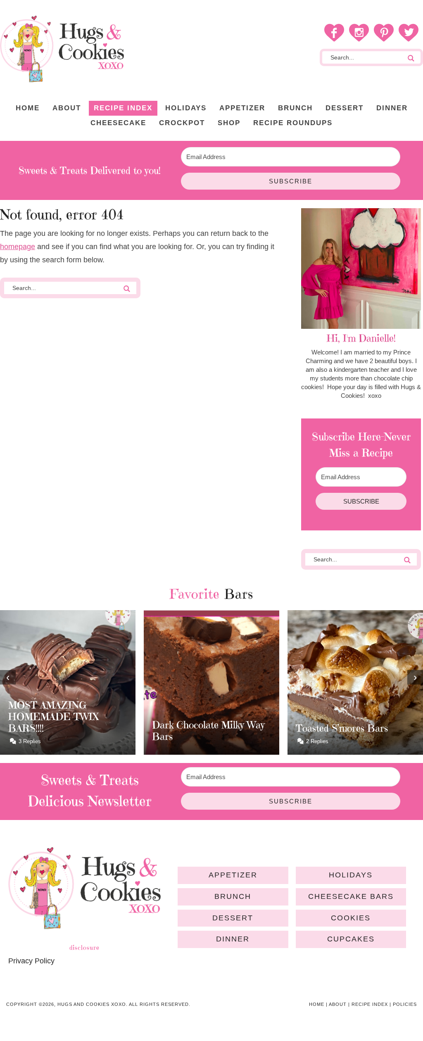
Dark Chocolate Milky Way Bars (84, 731)
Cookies (351, 918)
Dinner (233, 939)
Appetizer (233, 875)
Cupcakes (351, 939)
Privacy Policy (31, 961)
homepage (17, 246)
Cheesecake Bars (351, 896)
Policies (405, 1004)
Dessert (232, 918)
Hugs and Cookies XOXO (62, 48)
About (338, 1004)
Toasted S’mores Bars (218, 728)
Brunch (232, 896)
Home (316, 1004)
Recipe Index (370, 1004)
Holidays (351, 875)
